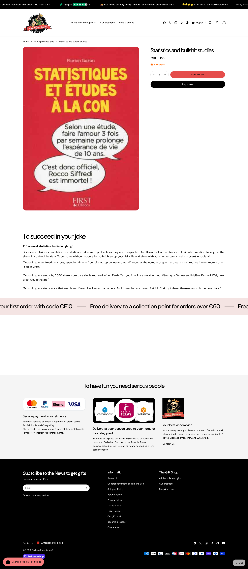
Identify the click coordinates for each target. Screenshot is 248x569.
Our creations (166, 483)
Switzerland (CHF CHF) (52, 542)
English (199, 22)
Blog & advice (166, 489)
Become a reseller (116, 521)
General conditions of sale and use (125, 483)
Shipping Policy (115, 489)
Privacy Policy (114, 500)
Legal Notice (114, 510)
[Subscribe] (86, 488)
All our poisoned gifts (44, 41)
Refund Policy (114, 494)
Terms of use (114, 505)
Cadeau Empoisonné (42, 550)
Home (26, 41)
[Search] (210, 23)
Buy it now (187, 84)
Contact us (168, 443)
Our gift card (114, 516)
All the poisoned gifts (170, 478)
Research (112, 478)
